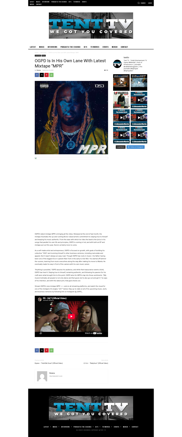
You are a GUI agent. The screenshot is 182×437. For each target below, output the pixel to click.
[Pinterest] (46, 75)
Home (36, 52)
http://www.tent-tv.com (55, 376)
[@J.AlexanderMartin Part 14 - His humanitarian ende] (121, 135)
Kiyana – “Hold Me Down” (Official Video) (49, 363)
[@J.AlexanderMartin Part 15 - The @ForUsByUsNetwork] (139, 117)
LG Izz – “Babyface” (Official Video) (96, 363)
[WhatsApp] (51, 75)
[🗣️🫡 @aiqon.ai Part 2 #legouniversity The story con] (139, 82)
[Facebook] (37, 75)
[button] (142, 3)
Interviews (43, 52)
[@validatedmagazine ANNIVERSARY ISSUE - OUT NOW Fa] (121, 100)
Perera (39, 70)
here (62, 286)
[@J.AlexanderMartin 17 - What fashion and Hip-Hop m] (139, 100)
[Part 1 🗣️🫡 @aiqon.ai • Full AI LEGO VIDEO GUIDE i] (121, 82)
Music (43, 55)
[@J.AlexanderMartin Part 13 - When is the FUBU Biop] (139, 135)
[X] (42, 75)
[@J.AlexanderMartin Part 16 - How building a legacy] (121, 117)
